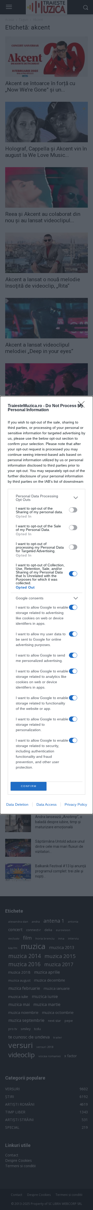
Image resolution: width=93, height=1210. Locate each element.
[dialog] (46, 605)
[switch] (73, 509)
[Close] (83, 406)
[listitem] (46, 497)
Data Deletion (17, 804)
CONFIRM (28, 786)
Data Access (46, 804)
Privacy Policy (76, 804)
